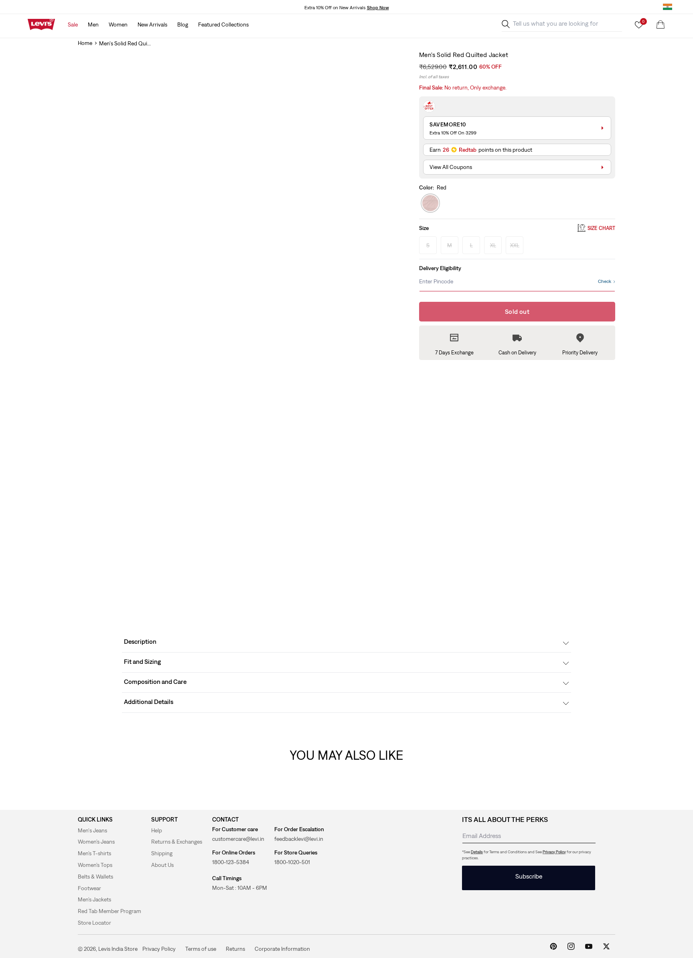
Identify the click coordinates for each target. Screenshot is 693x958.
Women (118, 24)
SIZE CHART (601, 228)
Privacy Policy (554, 852)
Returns (235, 948)
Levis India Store (118, 949)
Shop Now (378, 7)
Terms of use (200, 948)
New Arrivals (152, 24)
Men (93, 24)
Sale (73, 24)
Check (604, 281)
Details (477, 852)
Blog (182, 24)
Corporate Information (282, 948)
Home (85, 43)
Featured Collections (223, 24)
